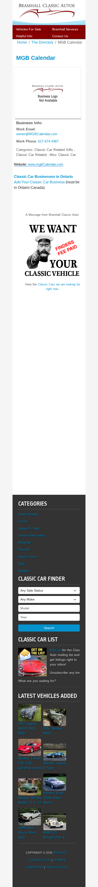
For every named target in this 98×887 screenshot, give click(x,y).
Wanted (23, 571)
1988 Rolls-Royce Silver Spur (27, 832)
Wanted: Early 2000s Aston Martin (53, 797)
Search (49, 628)
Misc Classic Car (63, 155)
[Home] (49, 12)
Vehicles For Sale (28, 29)
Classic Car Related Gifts (54, 150)
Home (22, 42)
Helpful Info (24, 36)
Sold (21, 564)
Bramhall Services (65, 29)
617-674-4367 (48, 141)
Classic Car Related (32, 155)
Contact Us (60, 36)
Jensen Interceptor (32, 535)
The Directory (42, 42)
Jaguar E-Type (29, 528)
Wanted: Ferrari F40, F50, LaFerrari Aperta (30, 763)
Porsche (24, 549)
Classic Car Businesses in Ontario (43, 177)
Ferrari (23, 521)
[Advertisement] (52, 340)
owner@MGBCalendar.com (36, 134)
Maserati (24, 542)
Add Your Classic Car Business (39, 182)
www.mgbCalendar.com (45, 164)
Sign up (55, 650)
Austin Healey (28, 514)
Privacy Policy (57, 867)
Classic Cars (27, 556)
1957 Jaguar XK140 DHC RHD (27, 728)
